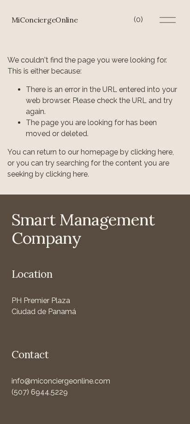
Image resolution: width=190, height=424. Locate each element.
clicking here (151, 152)
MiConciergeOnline (45, 19)
